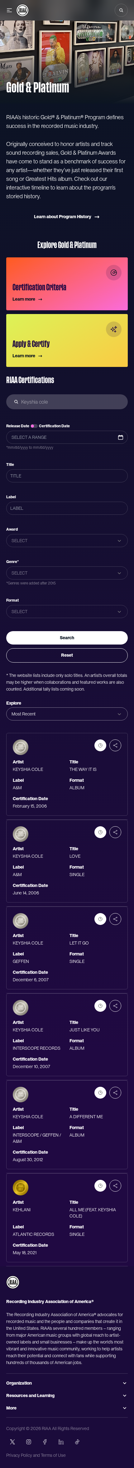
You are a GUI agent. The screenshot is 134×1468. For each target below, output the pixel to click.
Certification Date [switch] (54, 426)
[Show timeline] (100, 745)
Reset (67, 655)
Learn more (23, 299)
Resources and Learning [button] (30, 1395)
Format (12, 600)
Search (67, 637)
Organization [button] (19, 1383)
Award (12, 529)
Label (11, 497)
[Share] (115, 745)
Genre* (12, 562)
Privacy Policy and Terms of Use (36, 1455)
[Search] (121, 10)
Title (10, 464)
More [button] (11, 1407)
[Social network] (12, 1442)
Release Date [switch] (17, 426)
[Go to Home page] (22, 10)
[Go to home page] (12, 1282)
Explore (13, 703)
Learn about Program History (62, 216)
